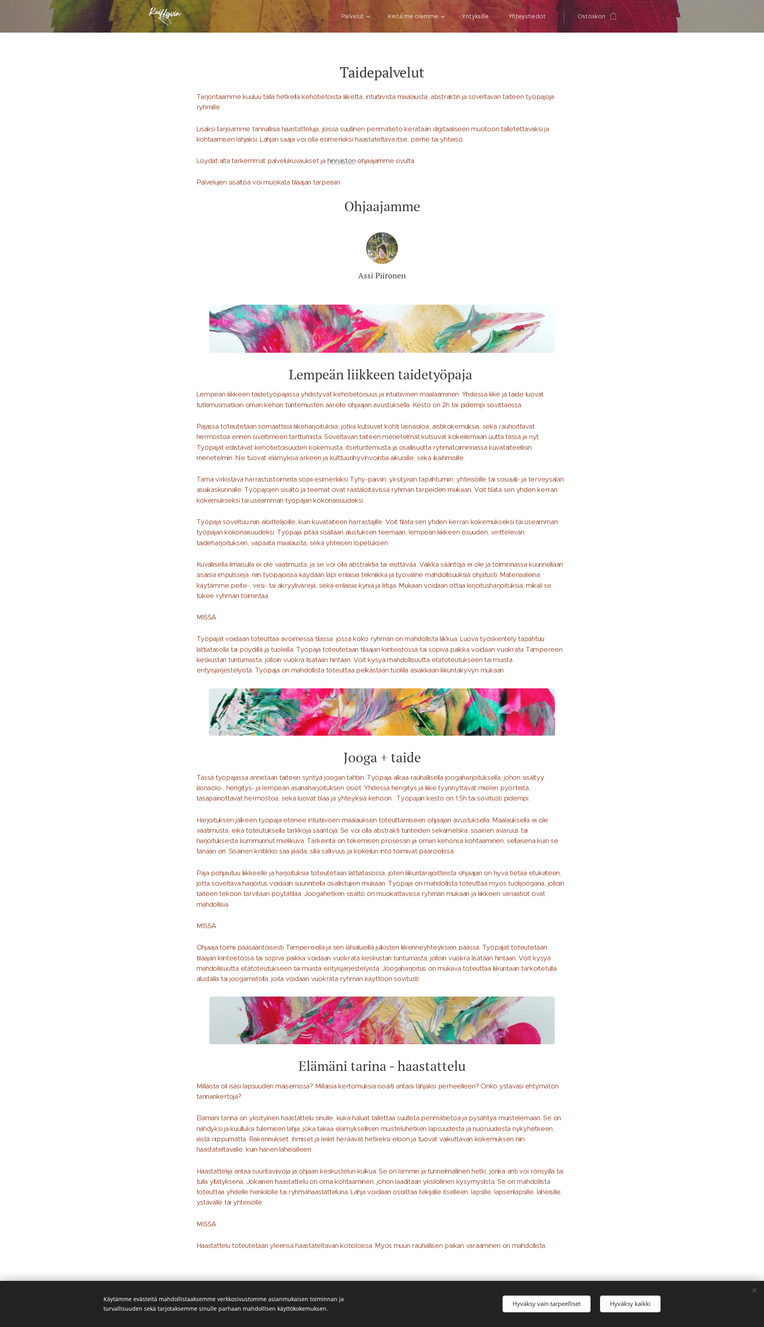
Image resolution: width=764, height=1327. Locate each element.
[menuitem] (358, 16)
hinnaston (341, 160)
